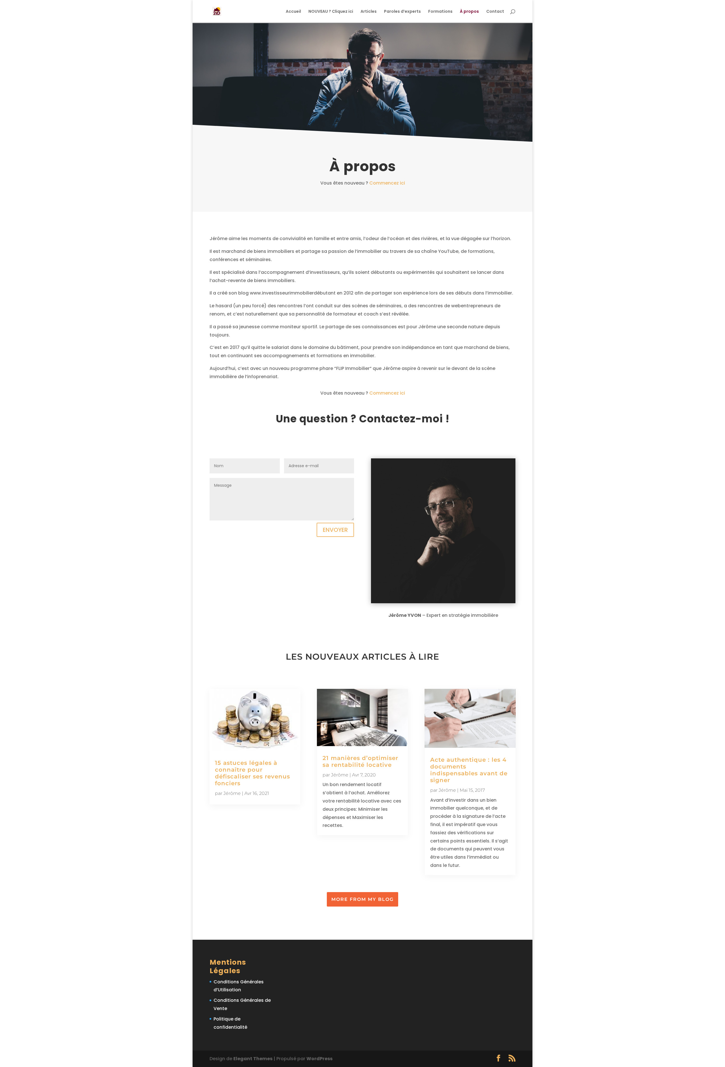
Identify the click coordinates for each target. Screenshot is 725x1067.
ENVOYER (335, 530)
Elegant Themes (252, 1058)
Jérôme (232, 793)
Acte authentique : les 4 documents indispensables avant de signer (469, 770)
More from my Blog (362, 899)
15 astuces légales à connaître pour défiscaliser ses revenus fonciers (252, 773)
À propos (469, 11)
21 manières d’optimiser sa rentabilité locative (360, 761)
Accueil (293, 11)
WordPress (319, 1058)
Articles (369, 11)
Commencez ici (387, 183)
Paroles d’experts (402, 11)
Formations (440, 11)
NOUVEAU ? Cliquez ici (330, 11)
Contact (495, 11)
